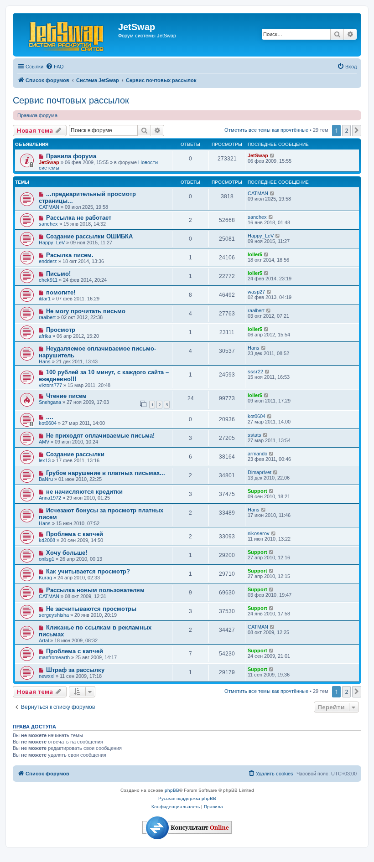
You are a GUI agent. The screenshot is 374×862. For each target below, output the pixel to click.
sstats (254, 435)
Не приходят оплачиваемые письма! (100, 435)
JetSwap (49, 162)
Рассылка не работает (78, 217)
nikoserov (259, 533)
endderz (48, 261)
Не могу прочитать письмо (85, 311)
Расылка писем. (70, 255)
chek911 (48, 280)
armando (257, 453)
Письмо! (58, 273)
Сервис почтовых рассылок (71, 100)
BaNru (46, 479)
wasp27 (256, 291)
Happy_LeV (52, 242)
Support (257, 491)
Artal (44, 640)
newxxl (46, 676)
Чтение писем (66, 395)
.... (49, 416)
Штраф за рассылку (75, 669)
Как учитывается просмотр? (88, 571)
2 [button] (346, 130)
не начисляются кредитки (84, 491)
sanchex (48, 224)
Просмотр (60, 329)
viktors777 (50, 385)
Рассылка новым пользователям (95, 590)
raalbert (47, 317)
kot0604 (48, 423)
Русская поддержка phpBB (187, 798)
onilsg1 (46, 559)
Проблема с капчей (74, 534)
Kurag (45, 577)
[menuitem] (55, 66)
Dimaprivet (259, 472)
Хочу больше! (66, 552)
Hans (45, 361)
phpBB (172, 790)
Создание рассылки (75, 454)
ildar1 (45, 298)
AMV (44, 441)
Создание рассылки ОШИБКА (89, 236)
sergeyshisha (54, 615)
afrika (45, 336)
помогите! (60, 292)
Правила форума (37, 115)
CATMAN (49, 207)
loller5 (255, 254)
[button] (356, 130)
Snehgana (50, 402)
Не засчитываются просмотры (91, 608)
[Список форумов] (66, 34)
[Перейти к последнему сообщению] (272, 155)
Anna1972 (50, 498)
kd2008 (47, 540)
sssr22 (255, 371)
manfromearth (54, 657)
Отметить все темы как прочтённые (266, 130)
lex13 (45, 460)
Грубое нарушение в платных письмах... (105, 473)
